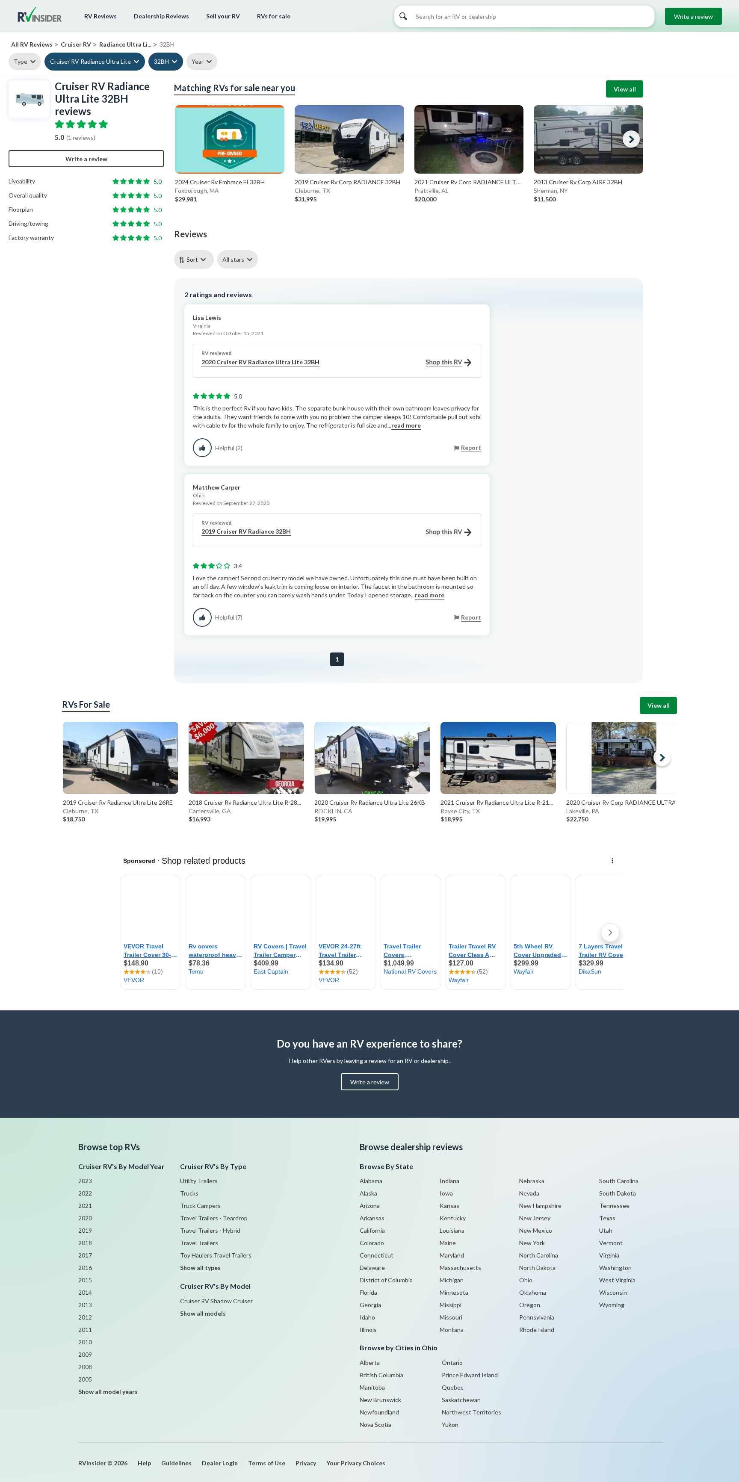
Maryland (452, 1255)
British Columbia (381, 1375)
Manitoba (372, 1387)
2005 (85, 1379)
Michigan (452, 1280)
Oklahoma (532, 1292)
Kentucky (453, 1218)
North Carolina (538, 1255)
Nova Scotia (375, 1424)
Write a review (693, 16)
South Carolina (618, 1180)
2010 (85, 1342)
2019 (85, 1230)
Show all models (203, 1313)
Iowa (446, 1193)
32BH (161, 61)
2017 (85, 1255)
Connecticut (376, 1255)
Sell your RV (223, 16)
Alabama (371, 1180)
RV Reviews (100, 16)
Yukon (450, 1424)
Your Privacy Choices (355, 1463)
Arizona (370, 1205)
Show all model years (108, 1391)
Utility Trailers (199, 1180)
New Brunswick (380, 1399)
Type (20, 61)
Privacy (306, 1463)
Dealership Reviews (161, 16)
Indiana (449, 1180)
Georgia (370, 1304)
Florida (368, 1292)
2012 (85, 1317)
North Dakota (537, 1267)
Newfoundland (379, 1412)
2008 (85, 1366)
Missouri (451, 1317)
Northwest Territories (471, 1412)
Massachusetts (460, 1267)
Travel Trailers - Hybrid (210, 1230)
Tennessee (614, 1205)
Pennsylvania (536, 1317)
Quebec (453, 1387)
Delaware (372, 1267)
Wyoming (611, 1304)
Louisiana (452, 1230)
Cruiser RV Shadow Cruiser (216, 1301)
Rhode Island (536, 1329)
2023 (85, 1180)
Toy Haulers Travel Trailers (215, 1255)
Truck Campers (200, 1205)
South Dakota (617, 1193)
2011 (85, 1329)
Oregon (529, 1304)
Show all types (200, 1267)
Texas (607, 1218)
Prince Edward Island (470, 1375)
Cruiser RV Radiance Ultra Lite (90, 61)
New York (532, 1242)
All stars (233, 259)
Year (198, 61)
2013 (85, 1304)
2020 (85, 1218)
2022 (85, 1193)
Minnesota (454, 1292)
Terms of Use (266, 1463)
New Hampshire (540, 1205)
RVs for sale (273, 16)
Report (471, 447)
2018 (85, 1242)
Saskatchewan (461, 1399)
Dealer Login (220, 1463)
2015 (85, 1280)
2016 (85, 1267)
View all (625, 89)
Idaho (367, 1317)
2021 (85, 1205)
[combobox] (195, 259)
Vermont (611, 1242)
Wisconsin (613, 1292)
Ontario (452, 1362)
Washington (615, 1267)
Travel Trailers (199, 1242)
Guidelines (176, 1463)
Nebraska (531, 1180)
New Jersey (534, 1218)
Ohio (525, 1280)
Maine (448, 1242)
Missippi (450, 1304)
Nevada (529, 1193)
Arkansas (372, 1218)
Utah (605, 1230)
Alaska (368, 1193)
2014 (85, 1292)
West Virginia (617, 1280)
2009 (85, 1354)
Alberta (370, 1362)
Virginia (609, 1255)
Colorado (372, 1242)
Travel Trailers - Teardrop (214, 1218)
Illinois (368, 1329)
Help (144, 1463)
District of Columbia (386, 1280)
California (372, 1230)
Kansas (449, 1205)
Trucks (189, 1193)
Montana (452, 1329)
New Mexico (535, 1230)
